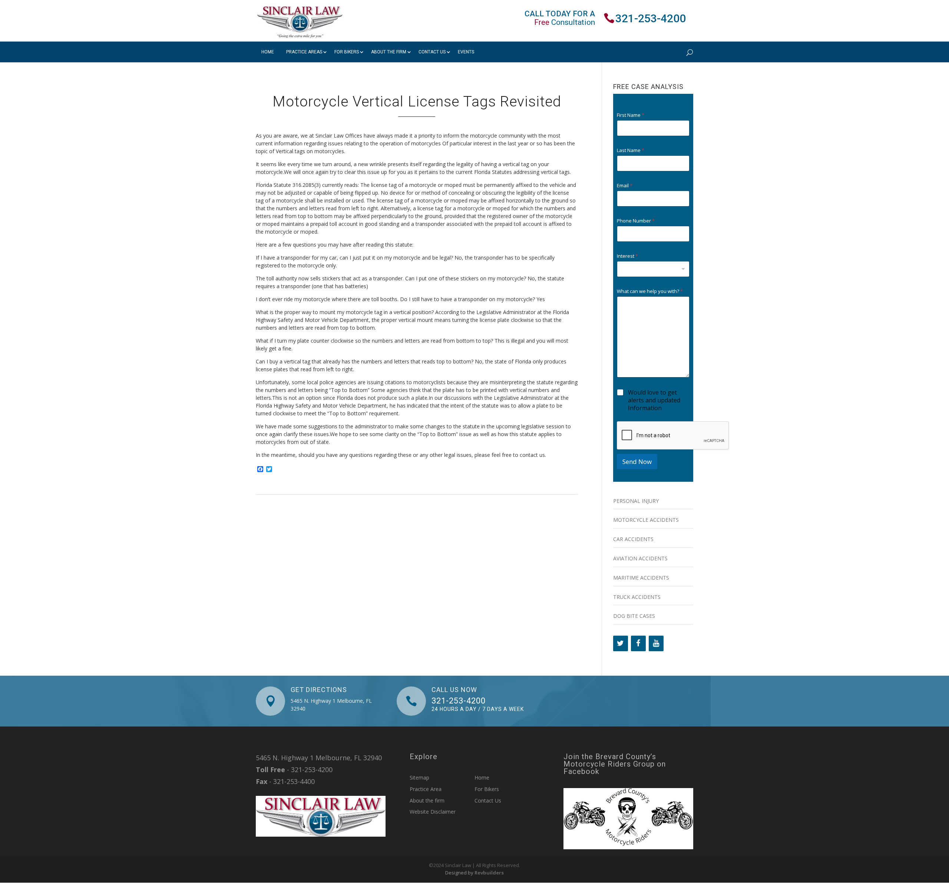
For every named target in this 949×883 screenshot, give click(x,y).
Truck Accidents (637, 596)
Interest (627, 256)
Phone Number (636, 221)
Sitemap (419, 777)
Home (267, 52)
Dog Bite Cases (634, 615)
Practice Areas (304, 52)
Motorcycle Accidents (646, 519)
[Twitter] (620, 643)
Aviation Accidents (640, 558)
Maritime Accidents (641, 577)
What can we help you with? (650, 291)
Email (624, 185)
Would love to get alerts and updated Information (654, 400)
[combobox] (653, 269)
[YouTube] (656, 643)
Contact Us (432, 52)
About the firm (388, 52)
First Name (630, 115)
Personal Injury (636, 500)
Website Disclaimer (433, 811)
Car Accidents (633, 539)
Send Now (637, 461)
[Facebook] (638, 643)
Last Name (630, 150)
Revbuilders (489, 872)
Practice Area (426, 789)
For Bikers (346, 52)
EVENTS (466, 52)
